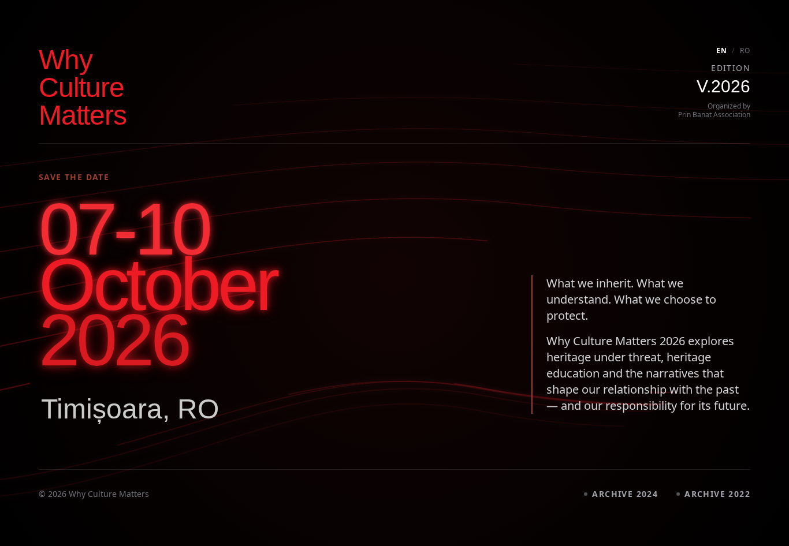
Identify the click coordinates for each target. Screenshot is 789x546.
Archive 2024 (625, 493)
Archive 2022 (717, 493)
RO (745, 50)
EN (721, 50)
